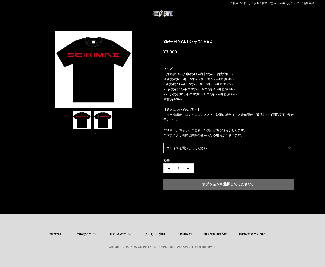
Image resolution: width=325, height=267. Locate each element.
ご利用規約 (184, 234)
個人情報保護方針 (215, 234)
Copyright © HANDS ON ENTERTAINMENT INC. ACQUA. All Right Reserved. (162, 246)
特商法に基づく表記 (252, 234)
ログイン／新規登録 (302, 3)
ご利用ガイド (238, 3)
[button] (92, 133)
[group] (93, 69)
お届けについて (87, 234)
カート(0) (279, 3)
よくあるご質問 (258, 3)
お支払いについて (120, 234)
